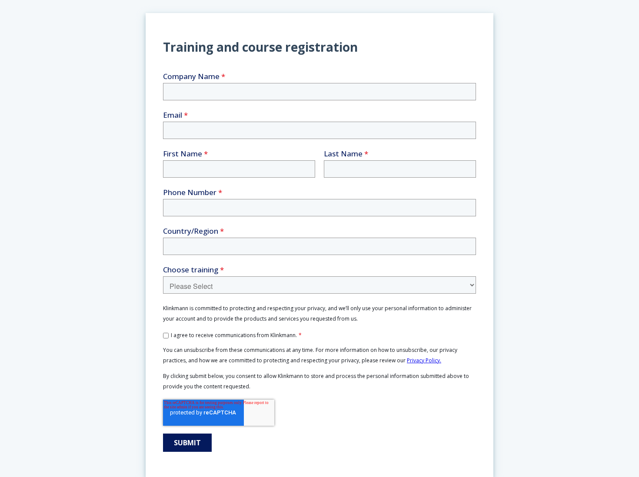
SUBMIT (187, 442)
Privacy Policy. (424, 360)
